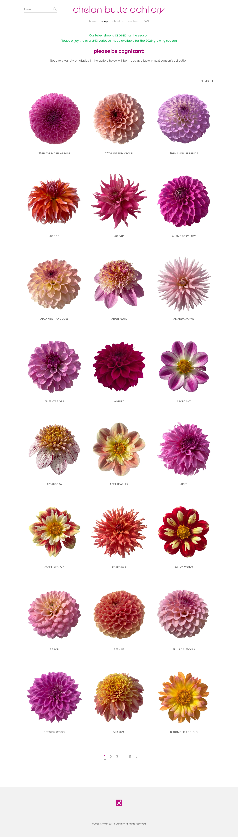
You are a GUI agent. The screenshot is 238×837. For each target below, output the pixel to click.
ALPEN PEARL (119, 319)
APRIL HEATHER (119, 484)
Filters (205, 80)
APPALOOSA (54, 484)
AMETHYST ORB (54, 401)
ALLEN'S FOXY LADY (184, 236)
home (92, 21)
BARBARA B (119, 567)
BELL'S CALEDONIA (184, 649)
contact (133, 21)
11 (130, 757)
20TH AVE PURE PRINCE (184, 153)
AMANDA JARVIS (183, 319)
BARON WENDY (184, 567)
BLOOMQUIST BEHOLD (184, 732)
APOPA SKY (184, 401)
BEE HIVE (119, 649)
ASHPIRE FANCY (54, 567)
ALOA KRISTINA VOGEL (54, 319)
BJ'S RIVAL (119, 732)
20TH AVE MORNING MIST (54, 153)
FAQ (146, 21)
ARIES (183, 484)
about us (118, 21)
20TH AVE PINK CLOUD (119, 153)
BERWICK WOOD (54, 732)
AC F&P (119, 236)
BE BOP (54, 649)
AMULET (119, 401)
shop (104, 21)
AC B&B (54, 236)
